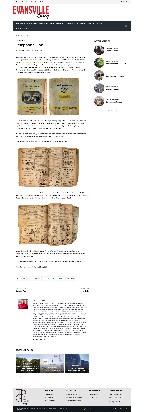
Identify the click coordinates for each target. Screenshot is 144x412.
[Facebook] (117, 1)
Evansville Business (112, 48)
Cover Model (84, 291)
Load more (110, 110)
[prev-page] (17, 376)
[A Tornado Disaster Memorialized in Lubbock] (77, 363)
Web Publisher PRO (122, 409)
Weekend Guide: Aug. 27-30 (116, 64)
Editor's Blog (24, 35)
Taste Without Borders (115, 76)
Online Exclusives (112, 61)
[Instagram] (120, 1)
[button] (125, 26)
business (40, 62)
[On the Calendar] (99, 50)
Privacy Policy (84, 409)
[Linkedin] (123, 1)
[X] (126, 1)
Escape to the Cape (52, 370)
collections (24, 62)
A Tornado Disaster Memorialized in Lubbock (77, 369)
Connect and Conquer (114, 102)
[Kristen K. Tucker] (24, 320)
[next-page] (20, 376)
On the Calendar (112, 51)
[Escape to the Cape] (52, 363)
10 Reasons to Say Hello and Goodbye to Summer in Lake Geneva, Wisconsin (28, 368)
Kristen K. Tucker (24, 50)
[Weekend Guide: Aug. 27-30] (99, 62)
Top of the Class (112, 89)
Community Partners (113, 99)
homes (31, 62)
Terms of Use (94, 409)
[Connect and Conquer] (99, 101)
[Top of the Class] (99, 88)
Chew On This (21, 291)
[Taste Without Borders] (99, 75)
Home (17, 35)
